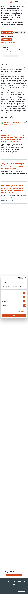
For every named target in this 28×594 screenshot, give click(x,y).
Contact (19, 581)
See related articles (20, 32)
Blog (4, 581)
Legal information (21, 591)
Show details (21, 311)
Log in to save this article (10, 55)
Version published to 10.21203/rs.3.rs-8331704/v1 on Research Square (12, 122)
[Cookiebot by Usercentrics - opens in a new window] (17, 278)
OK (14, 315)
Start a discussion (7, 39)
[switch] (24, 297)
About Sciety (11, 581)
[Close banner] (25, 277)
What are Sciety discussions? (8, 42)
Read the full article (7, 32)
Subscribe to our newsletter (14, 575)
